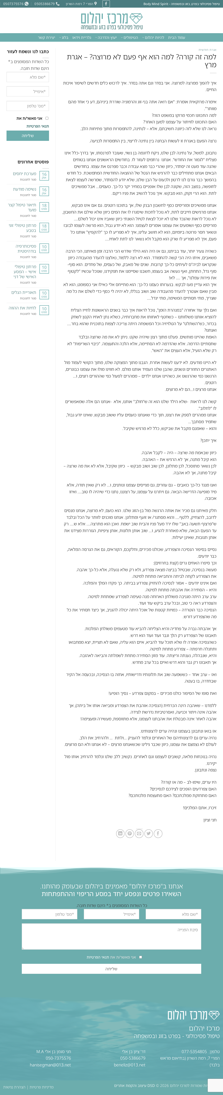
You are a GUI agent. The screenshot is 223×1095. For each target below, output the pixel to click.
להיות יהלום (154, 37)
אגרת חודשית (207, 50)
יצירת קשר (46, 37)
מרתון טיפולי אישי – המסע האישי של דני (25, 271)
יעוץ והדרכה (107, 37)
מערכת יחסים (24, 173)
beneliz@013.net (129, 1065)
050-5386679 (132, 1058)
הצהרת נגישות (14, 1087)
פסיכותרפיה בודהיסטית (26, 248)
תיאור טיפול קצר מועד (22, 207)
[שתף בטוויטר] (148, 833)
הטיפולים (130, 37)
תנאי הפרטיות (37, 126)
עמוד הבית (176, 37)
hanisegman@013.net (50, 1065)
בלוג (65, 37)
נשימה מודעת (24, 188)
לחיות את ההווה (22, 307)
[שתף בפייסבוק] (158, 833)
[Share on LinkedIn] (120, 833)
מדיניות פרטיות (42, 1087)
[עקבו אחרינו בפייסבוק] (106, 4)
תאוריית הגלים (23, 292)
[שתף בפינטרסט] (129, 833)
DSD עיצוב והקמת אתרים (134, 1085)
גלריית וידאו (81, 37)
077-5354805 (194, 1051)
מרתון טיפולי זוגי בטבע (22, 228)
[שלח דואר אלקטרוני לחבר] (139, 833)
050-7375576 (58, 1058)
